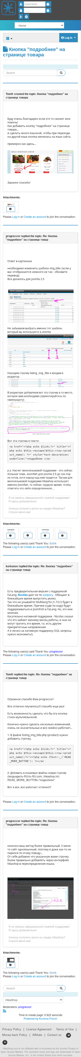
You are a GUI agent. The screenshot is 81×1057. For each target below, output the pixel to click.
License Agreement (39, 1029)
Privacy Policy (11, 1029)
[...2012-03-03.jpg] (40, 161)
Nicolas (23, 595)
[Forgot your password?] (48, 10)
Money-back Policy (14, 1035)
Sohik (53, 543)
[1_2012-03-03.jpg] (40, 305)
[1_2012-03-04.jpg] (40, 897)
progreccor (56, 651)
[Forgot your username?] (48, 4)
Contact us (54, 1035)
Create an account (35, 216)
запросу (48, 595)
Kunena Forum (48, 1018)
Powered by (31, 1018)
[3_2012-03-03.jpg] (40, 350)
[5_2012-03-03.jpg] (40, 418)
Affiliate (37, 1035)
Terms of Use (65, 1029)
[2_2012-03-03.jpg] (40, 382)
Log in (16, 216)
